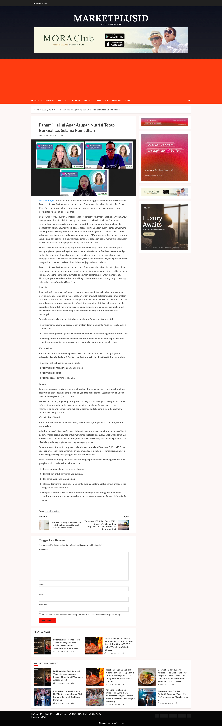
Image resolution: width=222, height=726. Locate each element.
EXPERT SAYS (102, 100)
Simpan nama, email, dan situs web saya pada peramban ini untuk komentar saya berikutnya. (82, 614)
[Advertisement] (111, 78)
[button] (189, 100)
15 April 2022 (58, 136)
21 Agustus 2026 (62, 652)
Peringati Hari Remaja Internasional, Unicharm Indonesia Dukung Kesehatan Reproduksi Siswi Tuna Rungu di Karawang (121, 695)
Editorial (45, 136)
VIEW (127, 100)
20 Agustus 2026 (167, 685)
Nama (42, 584)
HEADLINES (36, 100)
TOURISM (76, 100)
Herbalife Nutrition (52, 511)
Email (42, 594)
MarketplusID (111, 18)
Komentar (44, 549)
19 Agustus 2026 (167, 703)
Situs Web (43, 604)
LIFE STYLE (63, 100)
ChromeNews (105, 723)
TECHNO (88, 100)
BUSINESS (49, 100)
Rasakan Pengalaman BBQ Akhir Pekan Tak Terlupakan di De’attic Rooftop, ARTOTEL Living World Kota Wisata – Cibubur (118, 644)
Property (116, 100)
